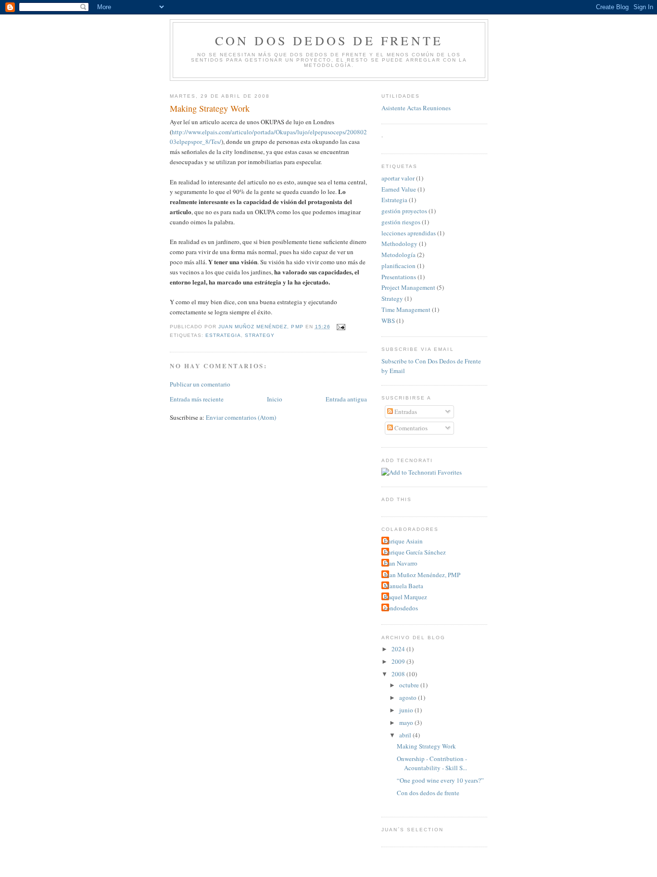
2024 (399, 649)
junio (407, 710)
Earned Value (398, 189)
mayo (407, 722)
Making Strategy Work (426, 746)
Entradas (405, 411)
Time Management (405, 309)
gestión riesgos (400, 222)
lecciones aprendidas (408, 233)
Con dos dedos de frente (428, 792)
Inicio (274, 399)
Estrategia (223, 335)
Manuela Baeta (403, 585)
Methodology (399, 243)
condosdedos (401, 608)
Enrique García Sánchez (415, 552)
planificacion (398, 265)
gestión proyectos (404, 210)
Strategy (260, 335)
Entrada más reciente (197, 399)
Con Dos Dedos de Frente (329, 40)
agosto (408, 697)
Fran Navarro (400, 563)
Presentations (398, 276)
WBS (388, 320)
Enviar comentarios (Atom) (241, 417)
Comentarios (410, 428)
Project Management (408, 287)
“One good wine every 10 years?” (440, 780)
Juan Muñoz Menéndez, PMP (422, 574)
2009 (399, 661)
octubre (409, 685)
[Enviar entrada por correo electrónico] (340, 326)
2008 (399, 674)
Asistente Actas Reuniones (416, 107)
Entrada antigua (346, 399)
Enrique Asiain (403, 541)
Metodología (398, 254)
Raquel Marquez (405, 597)
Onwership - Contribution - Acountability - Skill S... (432, 763)
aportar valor (398, 178)
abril (406, 735)
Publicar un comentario (200, 384)
